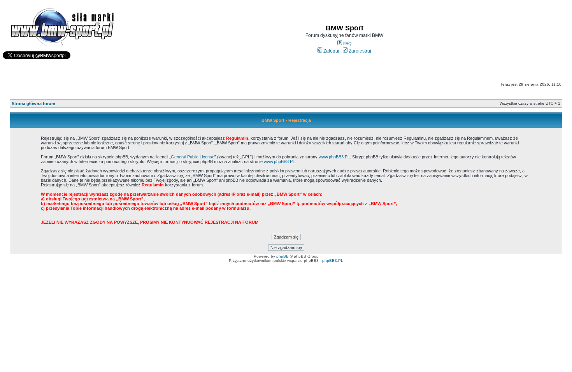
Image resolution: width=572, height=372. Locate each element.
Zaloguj (330, 51)
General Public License (192, 156)
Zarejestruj (359, 51)
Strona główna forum (33, 103)
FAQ (347, 43)
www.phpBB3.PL (334, 156)
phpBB (282, 256)
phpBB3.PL (332, 260)
